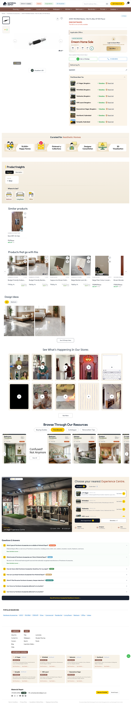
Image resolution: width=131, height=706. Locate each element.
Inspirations (48, 3)
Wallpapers (27, 638)
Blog (12, 644)
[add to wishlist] (61, 18)
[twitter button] (17, 696)
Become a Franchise (102, 692)
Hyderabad (93, 486)
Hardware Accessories (13, 13)
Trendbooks (57, 430)
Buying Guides (41, 430)
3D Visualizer (60, 3)
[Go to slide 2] (6, 29)
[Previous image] (4, 504)
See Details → (25, 666)
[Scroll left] (4, 454)
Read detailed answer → (13, 551)
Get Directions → (17, 666)
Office (83, 615)
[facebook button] (23, 696)
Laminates (38, 635)
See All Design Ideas (65, 340)
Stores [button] (39, 3)
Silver (42, 615)
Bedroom (13, 302)
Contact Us (14, 638)
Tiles (25, 635)
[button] (9, 4)
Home (3, 13)
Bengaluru (80, 486)
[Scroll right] (127, 454)
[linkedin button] (12, 696)
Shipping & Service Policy (52, 702)
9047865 (28, 615)
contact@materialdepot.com (38, 693)
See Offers (114, 48)
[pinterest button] (25, 696)
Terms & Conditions (13, 702)
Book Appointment (86, 520)
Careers (13, 641)
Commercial (49, 615)
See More (66, 415)
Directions (102, 83)
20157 (21, 615)
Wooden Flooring (40, 638)
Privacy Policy (23, 702)
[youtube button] (20, 696)
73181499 (35, 615)
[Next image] (69, 504)
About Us (13, 635)
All (6, 302)
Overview (9, 172)
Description (19, 172)
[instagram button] (15, 696)
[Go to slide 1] (6, 20)
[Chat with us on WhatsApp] (128, 656)
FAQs (12, 647)
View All (34, 458)
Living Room (68, 615)
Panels (37, 641)
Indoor (89, 615)
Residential (58, 615)
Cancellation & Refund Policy (36, 702)
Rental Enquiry (114, 692)
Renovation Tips (88, 430)
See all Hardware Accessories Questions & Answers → (65, 598)
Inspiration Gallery (29, 644)
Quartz (26, 641)
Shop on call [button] (118, 3)
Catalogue (72, 430)
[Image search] (107, 4)
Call (24, 693)
